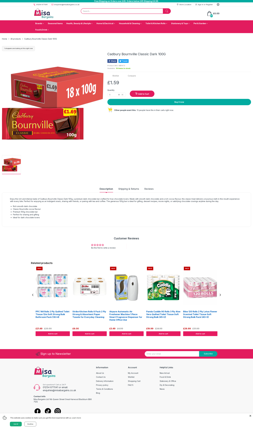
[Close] (250, 415)
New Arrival (165, 373)
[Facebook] (38, 411)
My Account (133, 373)
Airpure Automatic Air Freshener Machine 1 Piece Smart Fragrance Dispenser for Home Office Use (125, 315)
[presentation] (33, 295)
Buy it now (179, 102)
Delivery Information (104, 381)
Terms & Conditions (104, 389)
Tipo (213, 339)
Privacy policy (102, 385)
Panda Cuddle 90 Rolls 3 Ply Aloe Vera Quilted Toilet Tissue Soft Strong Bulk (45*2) (163, 314)
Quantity (111, 90)
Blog (98, 393)
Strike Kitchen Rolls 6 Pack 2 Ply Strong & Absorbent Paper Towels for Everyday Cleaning (89, 314)
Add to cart (52, 334)
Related (219, 339)
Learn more (76, 418)
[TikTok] (47, 411)
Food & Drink (165, 377)
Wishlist (131, 377)
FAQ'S (130, 385)
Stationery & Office (168, 381)
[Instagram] (57, 411)
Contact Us (101, 377)
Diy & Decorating (167, 385)
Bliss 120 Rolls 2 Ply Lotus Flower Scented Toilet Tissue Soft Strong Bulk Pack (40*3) (200, 314)
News (162, 389)
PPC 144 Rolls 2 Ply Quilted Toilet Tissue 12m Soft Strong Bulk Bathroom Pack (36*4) (52, 314)
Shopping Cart (134, 381)
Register (209, 4)
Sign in (201, 4)
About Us (100, 373)
